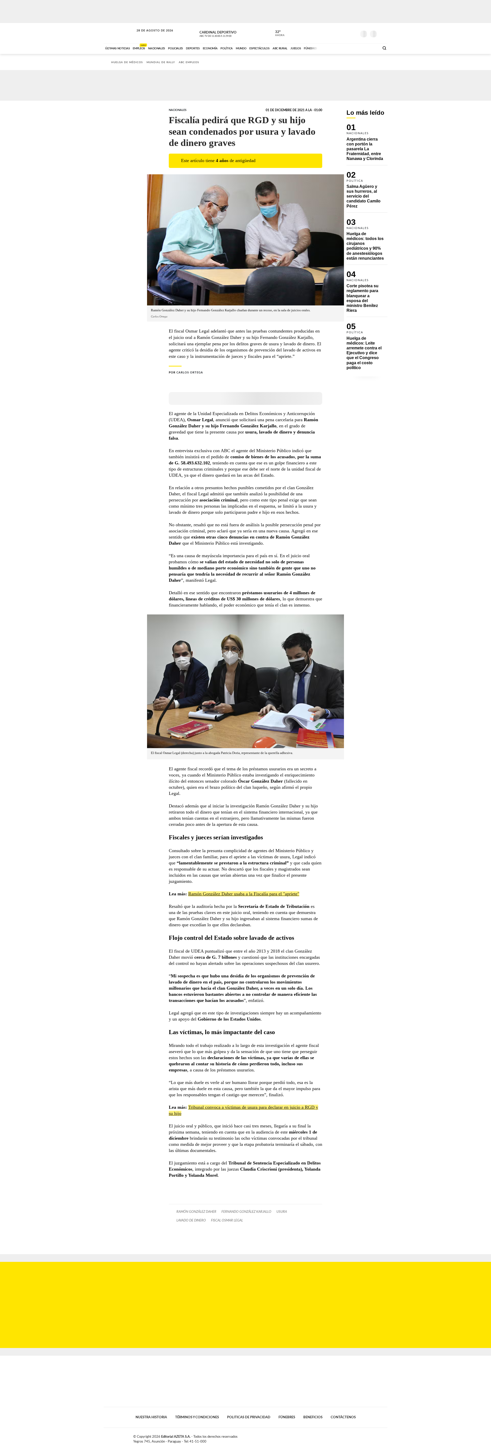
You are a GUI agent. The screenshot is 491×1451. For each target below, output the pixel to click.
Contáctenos (343, 1417)
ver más (277, 33)
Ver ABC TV (225, 33)
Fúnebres (286, 1417)
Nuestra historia (151, 1417)
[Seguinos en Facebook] (330, 33)
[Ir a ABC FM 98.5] (369, 48)
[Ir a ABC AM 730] (348, 48)
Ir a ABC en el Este (150, 35)
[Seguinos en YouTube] (345, 33)
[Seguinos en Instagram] (353, 33)
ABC (119, 33)
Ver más (367, 144)
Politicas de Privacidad (248, 1417)
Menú (383, 33)
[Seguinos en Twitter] (338, 33)
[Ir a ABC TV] (334, 48)
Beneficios (312, 1417)
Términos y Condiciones (197, 1417)
